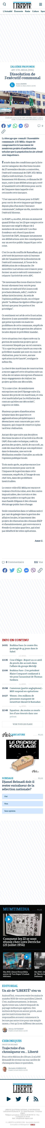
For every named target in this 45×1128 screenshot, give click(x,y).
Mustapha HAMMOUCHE (17, 1068)
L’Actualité (7, 11)
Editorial (10, 986)
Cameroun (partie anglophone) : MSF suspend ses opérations (26, 690)
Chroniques (12, 1041)
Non (6, 803)
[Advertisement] (22, 38)
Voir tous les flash (22, 724)
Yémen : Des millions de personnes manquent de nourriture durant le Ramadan (25, 699)
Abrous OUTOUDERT (16, 1029)
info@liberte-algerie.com (24, 1118)
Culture (35, 11)
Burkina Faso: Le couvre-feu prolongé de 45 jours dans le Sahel (24, 648)
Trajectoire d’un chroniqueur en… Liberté (20, 1050)
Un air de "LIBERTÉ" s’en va (21, 990)
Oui (6, 796)
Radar (27, 11)
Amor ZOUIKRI (21, 84)
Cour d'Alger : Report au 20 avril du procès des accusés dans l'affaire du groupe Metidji (26, 663)
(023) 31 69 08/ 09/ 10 (27, 1115)
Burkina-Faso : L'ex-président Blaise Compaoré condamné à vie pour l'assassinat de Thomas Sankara (26, 675)
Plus (40, 735)
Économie (18, 11)
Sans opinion (9, 811)
